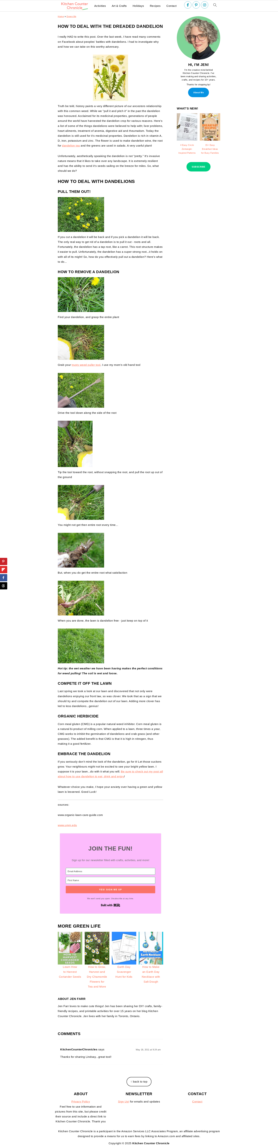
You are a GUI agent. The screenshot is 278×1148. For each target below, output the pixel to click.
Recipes (155, 5)
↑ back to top (139, 1081)
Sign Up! (123, 1101)
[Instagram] (204, 5)
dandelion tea (71, 145)
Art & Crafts (119, 5)
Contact (171, 5)
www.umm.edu (67, 825)
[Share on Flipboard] (3, 569)
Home (61, 16)
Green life (71, 16)
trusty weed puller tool (86, 364)
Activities (100, 5)
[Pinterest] (196, 5)
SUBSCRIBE (198, 167)
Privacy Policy (80, 1101)
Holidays (138, 5)
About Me (198, 92)
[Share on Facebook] (3, 577)
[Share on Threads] (3, 585)
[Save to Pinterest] (3, 561)
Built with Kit (110, 905)
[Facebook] (187, 5)
